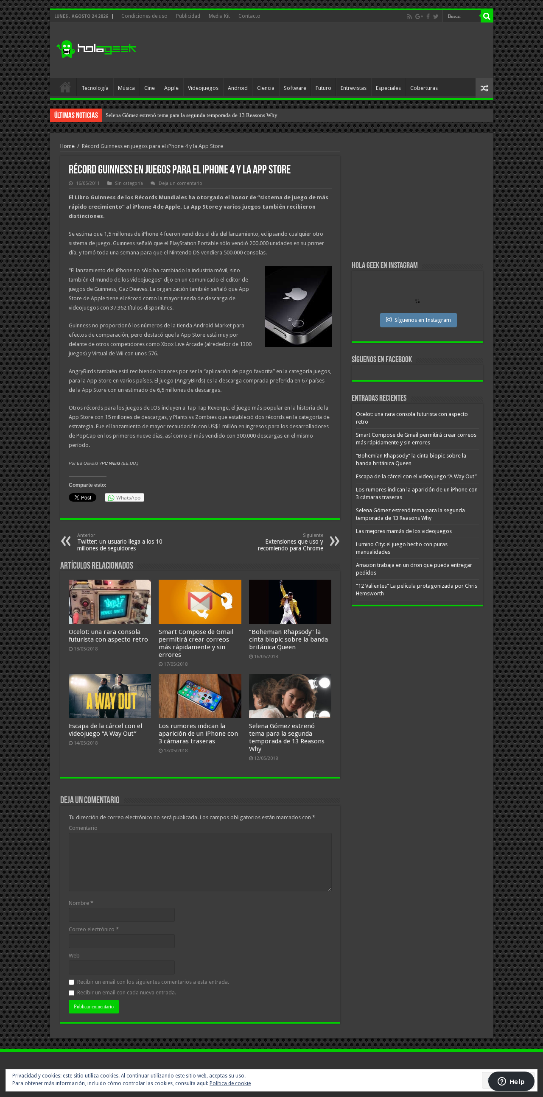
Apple (171, 88)
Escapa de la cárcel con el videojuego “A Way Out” (105, 729)
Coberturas (424, 88)
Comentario (83, 828)
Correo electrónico (94, 929)
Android (238, 88)
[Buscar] (487, 16)
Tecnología (95, 88)
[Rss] (409, 16)
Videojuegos (203, 88)
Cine (149, 88)
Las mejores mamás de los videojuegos (150, 115)
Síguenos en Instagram (423, 320)
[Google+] (419, 16)
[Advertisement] (332, 50)
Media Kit (219, 16)
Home (67, 146)
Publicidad (188, 16)
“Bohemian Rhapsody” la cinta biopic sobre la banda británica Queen (288, 639)
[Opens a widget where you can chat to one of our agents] (511, 1082)
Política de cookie (230, 1083)
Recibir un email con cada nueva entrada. (126, 992)
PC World (111, 463)
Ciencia (265, 88)
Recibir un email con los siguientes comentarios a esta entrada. (153, 982)
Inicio (65, 87)
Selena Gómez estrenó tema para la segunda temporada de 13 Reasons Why (287, 737)
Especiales (388, 88)
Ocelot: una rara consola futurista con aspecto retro (108, 635)
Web (74, 955)
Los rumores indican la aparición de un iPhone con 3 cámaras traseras (198, 733)
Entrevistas (354, 88)
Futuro (323, 88)
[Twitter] (435, 16)
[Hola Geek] (96, 48)
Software (295, 88)
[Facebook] (428, 16)
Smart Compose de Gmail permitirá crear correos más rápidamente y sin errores (196, 643)
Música (126, 88)
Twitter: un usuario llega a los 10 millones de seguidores (119, 542)
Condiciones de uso (144, 16)
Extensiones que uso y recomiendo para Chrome (290, 542)
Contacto (249, 16)
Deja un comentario (180, 183)
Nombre (81, 903)
